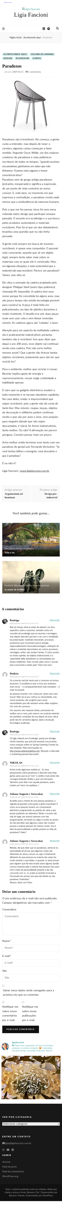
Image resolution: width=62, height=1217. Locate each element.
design (8, 58)
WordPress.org (10, 1176)
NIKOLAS (16, 762)
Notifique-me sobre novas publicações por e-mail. (30, 1014)
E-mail (6, 956)
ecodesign (22, 58)
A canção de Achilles (15, 589)
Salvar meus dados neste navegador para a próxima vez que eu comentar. (28, 992)
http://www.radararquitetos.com (25, 751)
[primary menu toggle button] (3, 28)
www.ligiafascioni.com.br (34, 471)
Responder (55, 620)
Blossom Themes (17, 1196)
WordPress (48, 1196)
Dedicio (14, 673)
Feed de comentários (13, 1171)
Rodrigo (14, 731)
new (35, 585)
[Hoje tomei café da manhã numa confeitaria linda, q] (31, 1085)
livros (37, 58)
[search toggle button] (57, 28)
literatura (10, 548)
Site (4, 971)
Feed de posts (9, 1167)
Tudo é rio (10, 552)
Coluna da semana (42, 54)
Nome (6, 941)
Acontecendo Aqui (15, 54)
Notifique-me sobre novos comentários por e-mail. (10, 1014)
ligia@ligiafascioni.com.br (18, 1143)
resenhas (28, 548)
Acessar (6, 1162)
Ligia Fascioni (31, 14)
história (9, 585)
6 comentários (34, 72)
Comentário (9, 909)
